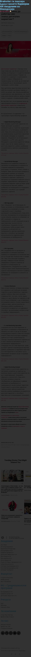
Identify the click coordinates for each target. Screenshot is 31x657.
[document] (15, 328)
